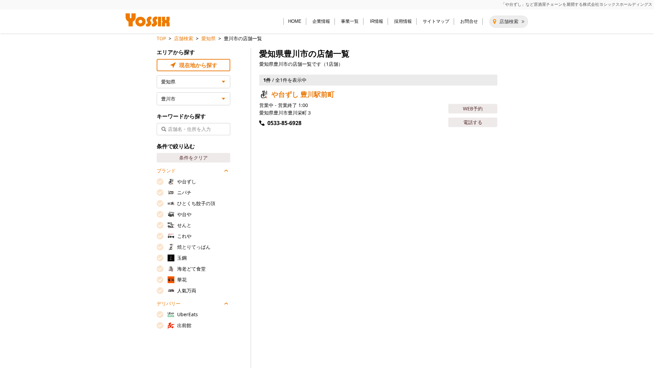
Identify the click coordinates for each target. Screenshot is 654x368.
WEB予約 (473, 108)
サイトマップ (436, 21)
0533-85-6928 (284, 123)
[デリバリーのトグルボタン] (226, 304)
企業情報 (321, 21)
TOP (161, 38)
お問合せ (469, 21)
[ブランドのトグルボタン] (226, 171)
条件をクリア (193, 157)
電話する (472, 122)
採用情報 (403, 21)
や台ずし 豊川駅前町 (302, 94)
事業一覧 (350, 21)
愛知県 (208, 38)
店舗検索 (508, 21)
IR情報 (376, 21)
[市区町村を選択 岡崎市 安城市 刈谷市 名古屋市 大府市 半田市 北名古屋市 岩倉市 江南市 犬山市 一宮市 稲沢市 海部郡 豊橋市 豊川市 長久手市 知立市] (193, 98)
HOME (294, 21)
